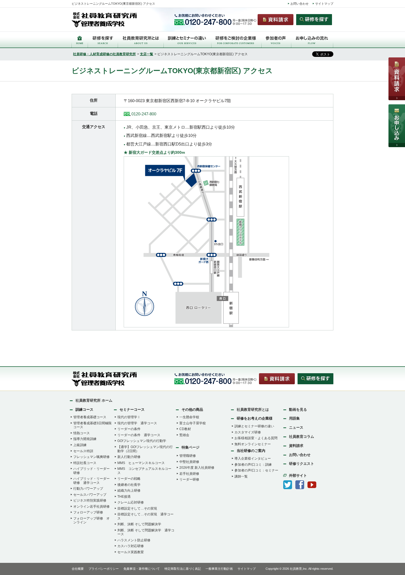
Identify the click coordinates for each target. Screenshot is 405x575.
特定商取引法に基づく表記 (182, 568)
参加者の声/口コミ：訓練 (253, 465)
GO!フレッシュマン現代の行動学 (141, 441)
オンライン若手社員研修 (91, 506)
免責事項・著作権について (141, 568)
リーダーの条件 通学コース (138, 435)
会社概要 (78, 568)
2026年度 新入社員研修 (196, 468)
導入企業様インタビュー (252, 458)
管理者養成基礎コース (89, 417)
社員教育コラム (301, 436)
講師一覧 (241, 476)
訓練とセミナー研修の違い (254, 426)
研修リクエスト (301, 464)
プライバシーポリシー (103, 568)
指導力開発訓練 (84, 439)
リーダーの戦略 (129, 479)
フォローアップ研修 (88, 512)
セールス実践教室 (130, 552)
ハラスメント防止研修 (133, 540)
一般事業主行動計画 (219, 568)
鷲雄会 (184, 435)
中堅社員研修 (189, 462)
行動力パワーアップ (88, 489)
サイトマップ (324, 3)
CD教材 (185, 429)
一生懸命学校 (189, 417)
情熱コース (81, 433)
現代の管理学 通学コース (137, 423)
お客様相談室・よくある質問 (255, 438)
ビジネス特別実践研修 (89, 500)
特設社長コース (84, 463)
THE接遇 (124, 497)
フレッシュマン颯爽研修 (91, 457)
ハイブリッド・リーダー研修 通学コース (91, 481)
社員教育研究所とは (253, 409)
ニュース (296, 427)
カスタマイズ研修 (247, 432)
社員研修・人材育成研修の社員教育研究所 (104, 54)
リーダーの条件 (129, 429)
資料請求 (296, 446)
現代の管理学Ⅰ (129, 417)
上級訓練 (80, 445)
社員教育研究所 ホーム (93, 400)
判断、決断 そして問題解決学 (139, 524)
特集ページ (190, 447)
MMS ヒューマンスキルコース (141, 463)
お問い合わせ (299, 3)
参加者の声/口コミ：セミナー (256, 470)
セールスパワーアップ (89, 495)
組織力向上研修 (129, 490)
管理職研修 (187, 456)
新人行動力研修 (129, 457)
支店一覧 (146, 54)
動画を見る (298, 409)
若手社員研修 (189, 474)
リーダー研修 (189, 479)
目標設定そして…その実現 (137, 508)
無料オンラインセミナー (252, 444)
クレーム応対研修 (130, 502)
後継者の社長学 (129, 485)
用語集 (294, 418)
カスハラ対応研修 (130, 546)
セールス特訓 (83, 451)
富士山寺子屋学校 (192, 423)
